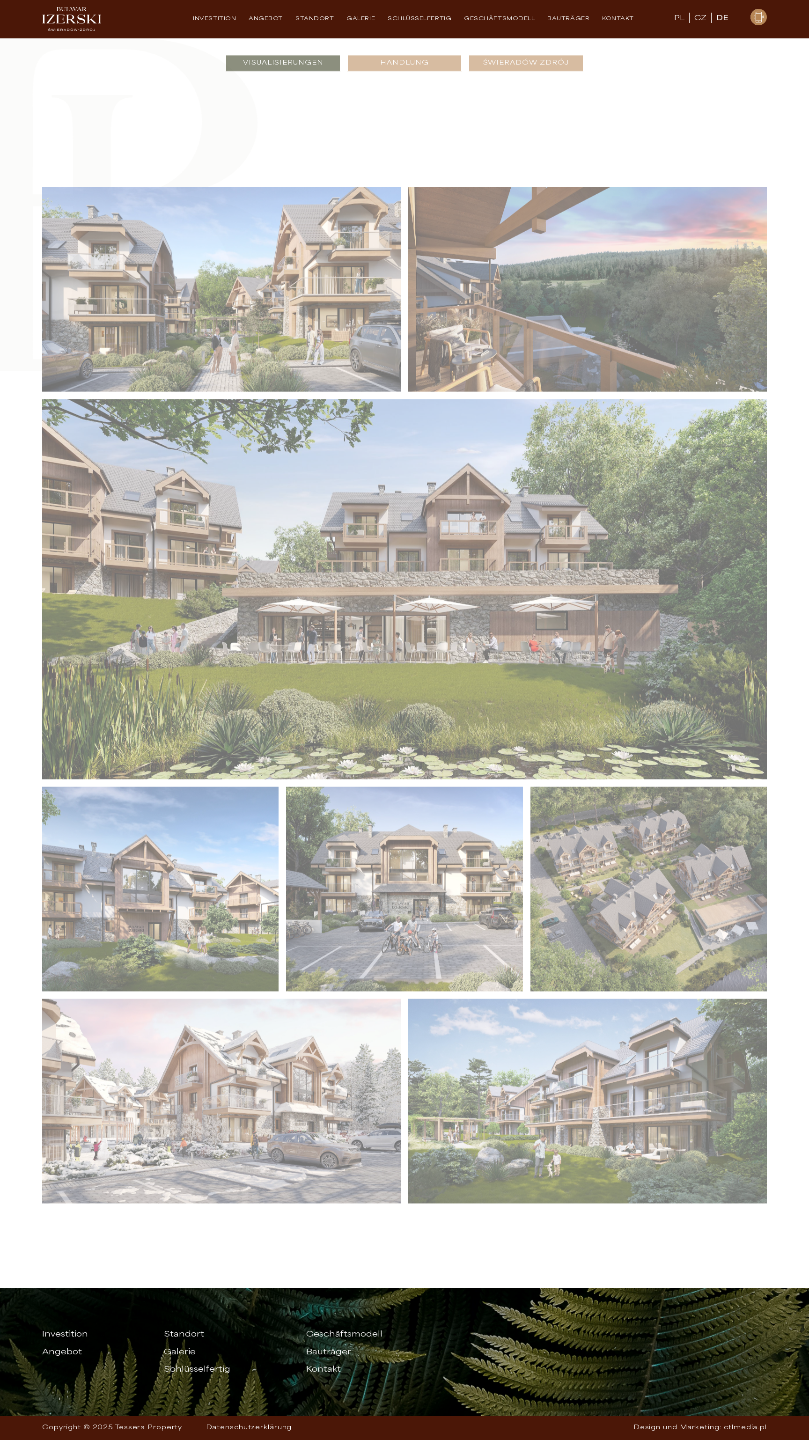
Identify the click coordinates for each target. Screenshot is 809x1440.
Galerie (360, 19)
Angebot (266, 19)
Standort (314, 19)
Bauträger (568, 19)
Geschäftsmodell (499, 19)
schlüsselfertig (419, 19)
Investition (214, 19)
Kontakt (618, 19)
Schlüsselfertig (197, 1370)
